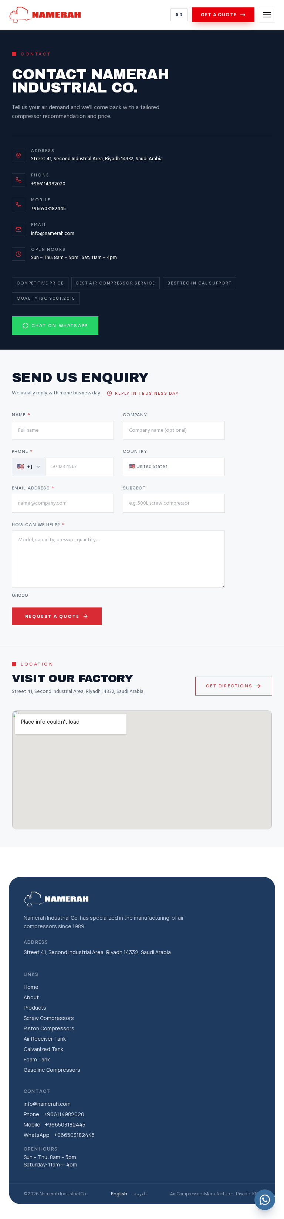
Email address (33, 488)
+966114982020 (48, 184)
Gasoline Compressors (52, 1069)
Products (35, 1007)
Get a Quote (219, 14)
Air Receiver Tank (45, 1038)
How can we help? (38, 524)
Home (31, 986)
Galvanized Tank (43, 1049)
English (119, 1194)
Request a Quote (52, 616)
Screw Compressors (49, 1017)
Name (21, 414)
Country (135, 451)
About (31, 997)
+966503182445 (48, 209)
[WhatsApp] (264, 1199)
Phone (22, 451)
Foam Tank (37, 1059)
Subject (134, 488)
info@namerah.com (52, 233)
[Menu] (267, 15)
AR (178, 14)
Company (135, 414)
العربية (140, 1194)
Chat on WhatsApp (59, 325)
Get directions (229, 685)
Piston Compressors (49, 1028)
